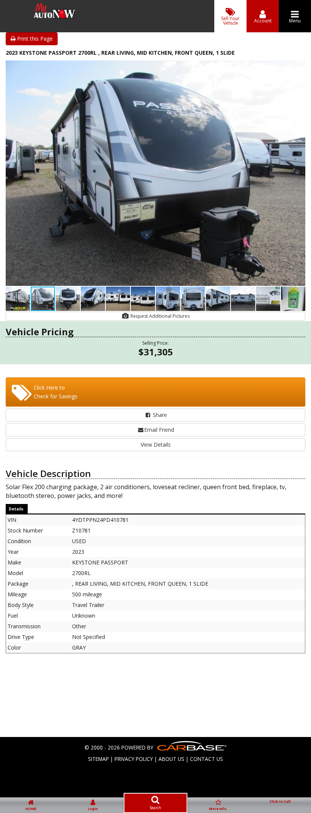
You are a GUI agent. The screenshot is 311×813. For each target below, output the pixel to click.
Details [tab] (16, 509)
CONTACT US (206, 758)
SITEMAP (98, 758)
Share (159, 414)
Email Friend (159, 429)
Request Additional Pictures (159, 316)
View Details (156, 444)
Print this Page (34, 38)
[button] (298, 67)
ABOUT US (171, 758)
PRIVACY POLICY (134, 758)
